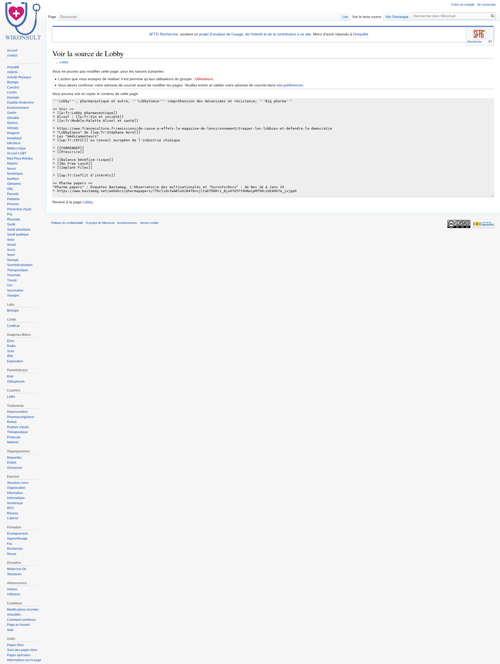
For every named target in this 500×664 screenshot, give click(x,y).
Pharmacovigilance (20, 417)
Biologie (13, 82)
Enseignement (17, 533)
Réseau (12, 513)
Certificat (13, 326)
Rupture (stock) (18, 427)
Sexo (10, 240)
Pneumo (13, 204)
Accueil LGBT (16, 153)
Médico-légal (16, 148)
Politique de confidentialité (67, 222)
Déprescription (17, 412)
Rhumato (13, 219)
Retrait (11, 422)
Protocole (14, 437)
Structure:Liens (17, 483)
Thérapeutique (17, 270)
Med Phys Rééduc (20, 158)
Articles (12, 589)
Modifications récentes (23, 609)
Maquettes (14, 457)
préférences (293, 85)
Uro (9, 285)
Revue (11, 554)
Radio (11, 346)
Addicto (12, 72)
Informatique (16, 498)
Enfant (11, 462)
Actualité (13, 67)
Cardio (12, 92)
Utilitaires (13, 594)
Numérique (15, 173)
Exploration (15, 361)
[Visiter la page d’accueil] (23, 21)
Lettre (11, 397)
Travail (12, 280)
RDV (10, 508)
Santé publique (18, 234)
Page (52, 17)
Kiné (10, 376)
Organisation (16, 488)
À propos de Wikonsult (100, 222)
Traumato (14, 275)
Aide (10, 630)
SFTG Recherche (163, 34)
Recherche (474, 41)
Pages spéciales (18, 655)
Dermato (13, 97)
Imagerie (13, 133)
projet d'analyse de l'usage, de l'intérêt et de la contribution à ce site (255, 34)
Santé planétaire (18, 229)
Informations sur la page (24, 660)
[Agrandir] (490, 41)
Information (15, 493)
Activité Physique (19, 77)
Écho (10, 341)
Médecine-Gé (16, 569)
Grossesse (14, 468)
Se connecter (486, 5)
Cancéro (13, 87)
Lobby (63, 62)
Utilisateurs (204, 79)
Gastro (11, 113)
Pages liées (15, 645)
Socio (11, 250)
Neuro (11, 168)
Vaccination (15, 290)
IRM (10, 356)
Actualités (14, 614)
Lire (345, 17)
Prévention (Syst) (19, 209)
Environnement (18, 108)
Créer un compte (463, 5)
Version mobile (149, 222)
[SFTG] (479, 34)
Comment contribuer (21, 620)
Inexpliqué (14, 138)
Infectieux (14, 143)
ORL (10, 189)
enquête (361, 34)
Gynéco (12, 123)
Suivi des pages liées (22, 650)
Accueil (12, 50)
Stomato (13, 260)
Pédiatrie (13, 199)
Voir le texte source (366, 17)
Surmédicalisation (20, 265)
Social (11, 244)
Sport (11, 255)
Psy (9, 214)
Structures (14, 574)
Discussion (68, 17)
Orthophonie (16, 381)
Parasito (13, 194)
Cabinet (12, 518)
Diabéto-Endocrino (20, 102)
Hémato (12, 128)
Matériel (12, 442)
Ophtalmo (14, 184)
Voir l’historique (396, 17)
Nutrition (13, 179)
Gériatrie (13, 118)
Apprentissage (17, 538)
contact (12, 55)
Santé (11, 224)
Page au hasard (18, 625)
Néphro (12, 163)
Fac (9, 544)
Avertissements (127, 222)
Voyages (13, 295)
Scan (10, 351)
